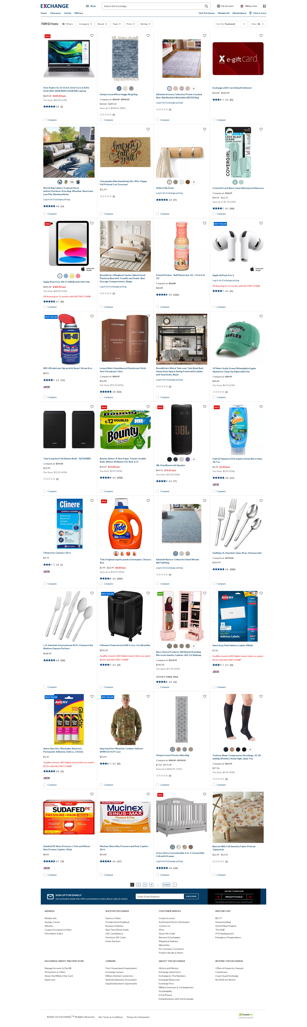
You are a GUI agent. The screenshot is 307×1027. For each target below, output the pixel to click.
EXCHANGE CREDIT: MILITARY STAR (64, 961)
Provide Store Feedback (117, 922)
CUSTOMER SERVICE (170, 911)
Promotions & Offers (55, 972)
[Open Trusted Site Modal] (246, 1015)
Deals (44, 13)
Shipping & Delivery (168, 941)
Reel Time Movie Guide (117, 929)
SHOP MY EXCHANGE (117, 911)
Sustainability (165, 991)
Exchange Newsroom (169, 979)
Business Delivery (114, 925)
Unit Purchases (207, 13)
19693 (166, 884)
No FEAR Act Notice (225, 979)
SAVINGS (49, 911)
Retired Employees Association (121, 979)
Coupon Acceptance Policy (58, 929)
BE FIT (218, 918)
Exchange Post (166, 983)
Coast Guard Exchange (226, 975)
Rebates (49, 925)
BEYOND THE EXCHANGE (229, 961)
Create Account (167, 918)
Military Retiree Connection (119, 975)
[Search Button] (206, 6)
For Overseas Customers (171, 948)
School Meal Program (225, 925)
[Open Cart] (264, 6)
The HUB (220, 929)
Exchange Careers (115, 972)
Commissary (221, 972)
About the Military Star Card (59, 975)
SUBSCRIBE (191, 896)
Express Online (113, 918)
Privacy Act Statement (138, 1017)
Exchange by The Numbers (172, 975)
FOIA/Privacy (165, 995)
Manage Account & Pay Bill (58, 968)
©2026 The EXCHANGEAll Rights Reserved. (71, 1016)
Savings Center (52, 922)
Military (79, 13)
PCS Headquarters (224, 933)
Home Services (113, 941)
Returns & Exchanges (169, 937)
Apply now (50, 979)
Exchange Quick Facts (170, 972)
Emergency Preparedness (228, 937)
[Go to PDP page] (125, 58)
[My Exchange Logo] (61, 6)
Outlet (67, 13)
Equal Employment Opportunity (121, 983)
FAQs (161, 929)
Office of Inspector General (229, 968)
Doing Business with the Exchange (176, 998)
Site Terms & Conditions (110, 1017)
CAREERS (110, 961)
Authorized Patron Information (174, 922)
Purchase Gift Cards (116, 937)
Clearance (55, 13)
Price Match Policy (54, 933)
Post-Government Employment (121, 968)
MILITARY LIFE (223, 911)
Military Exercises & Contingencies (176, 987)
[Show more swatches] (193, 88)
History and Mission (168, 968)
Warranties (164, 945)
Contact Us (164, 925)
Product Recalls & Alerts (171, 952)
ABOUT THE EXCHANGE (172, 961)
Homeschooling (223, 922)
